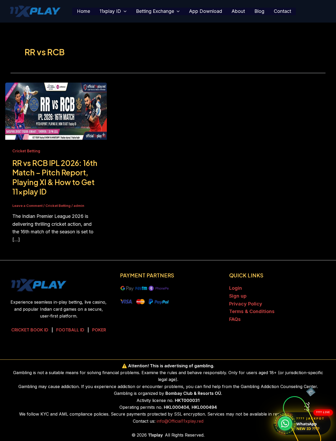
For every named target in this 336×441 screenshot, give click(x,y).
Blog (259, 11)
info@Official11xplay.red (180, 421)
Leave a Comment (27, 205)
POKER (99, 329)
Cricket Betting (26, 151)
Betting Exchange (155, 11)
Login (235, 288)
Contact (282, 11)
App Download (205, 11)
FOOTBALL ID (70, 329)
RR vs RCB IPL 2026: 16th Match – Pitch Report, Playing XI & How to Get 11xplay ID (54, 177)
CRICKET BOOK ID (29, 329)
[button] (124, 11)
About (238, 11)
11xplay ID (110, 11)
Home (83, 11)
